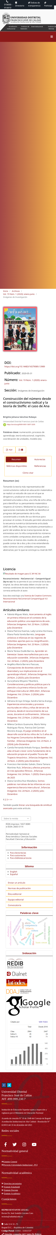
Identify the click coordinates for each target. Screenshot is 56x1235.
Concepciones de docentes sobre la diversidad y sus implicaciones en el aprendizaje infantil (24, 671)
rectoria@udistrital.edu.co (12, 1216)
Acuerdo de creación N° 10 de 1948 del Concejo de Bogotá (26, 1118)
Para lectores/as (18, 852)
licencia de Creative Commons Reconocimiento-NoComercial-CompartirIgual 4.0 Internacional (27, 598)
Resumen (16, 459)
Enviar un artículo (16, 882)
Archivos (16, 291)
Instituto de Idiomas (52, 27)
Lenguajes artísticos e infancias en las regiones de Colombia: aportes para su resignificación (28, 637)
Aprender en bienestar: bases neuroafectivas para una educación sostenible (27, 654)
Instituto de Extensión (25, 27)
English (13, 871)
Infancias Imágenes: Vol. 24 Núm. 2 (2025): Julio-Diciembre (28, 791)
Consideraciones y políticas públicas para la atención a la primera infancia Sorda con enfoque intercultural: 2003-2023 (28, 687)
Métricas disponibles (17, 466)
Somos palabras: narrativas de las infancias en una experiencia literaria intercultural (28, 784)
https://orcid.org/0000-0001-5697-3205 (21, 424)
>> (11, 799)
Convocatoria (14, 905)
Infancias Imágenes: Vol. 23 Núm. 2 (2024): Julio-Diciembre (28, 694)
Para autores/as (18, 855)
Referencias (40, 466)
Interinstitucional (37, 26)
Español (14, 874)
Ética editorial (14, 894)
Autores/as (39, 459)
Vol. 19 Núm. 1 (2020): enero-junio (19, 294)
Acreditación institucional (12, 27)
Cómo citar (28, 472)
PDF (10, 449)
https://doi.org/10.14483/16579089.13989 (24, 366)
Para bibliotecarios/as (21, 858)
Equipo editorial (16, 899)
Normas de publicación (19, 888)
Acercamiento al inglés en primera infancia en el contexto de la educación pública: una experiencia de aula (29, 617)
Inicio (5, 291)
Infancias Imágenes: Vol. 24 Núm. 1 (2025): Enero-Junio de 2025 (29, 774)
